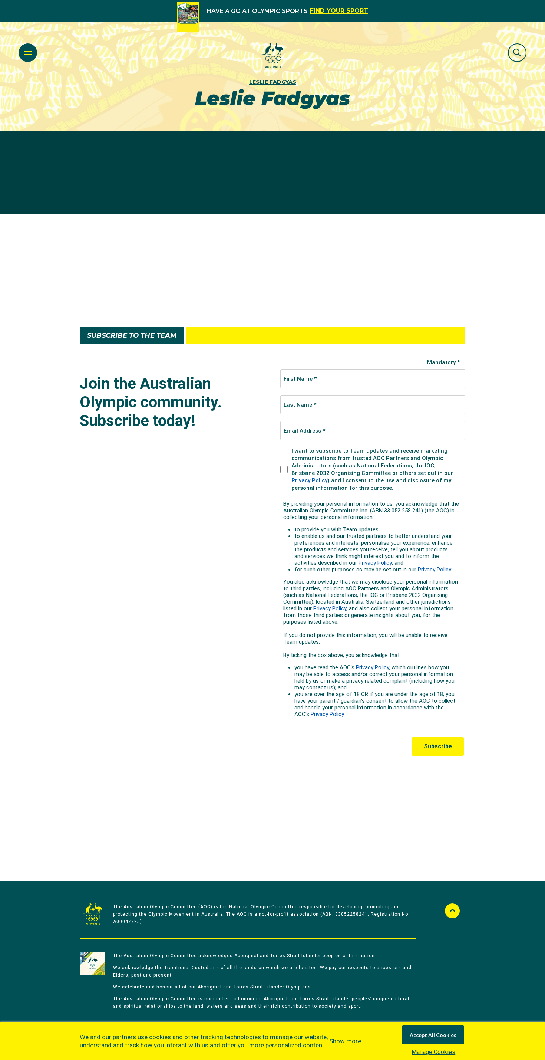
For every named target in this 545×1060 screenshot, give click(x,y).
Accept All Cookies (433, 1035)
